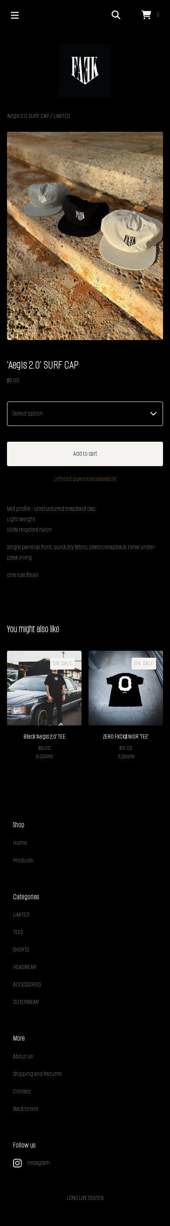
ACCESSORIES (27, 984)
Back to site (25, 1109)
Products (23, 860)
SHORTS (21, 949)
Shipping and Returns (37, 1074)
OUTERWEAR (26, 1002)
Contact (22, 1091)
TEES (18, 932)
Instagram (38, 1163)
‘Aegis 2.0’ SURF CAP (28, 116)
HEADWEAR (24, 967)
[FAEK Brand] (85, 71)
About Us (23, 1056)
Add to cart (85, 454)
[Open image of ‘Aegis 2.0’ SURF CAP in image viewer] (85, 236)
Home (20, 843)
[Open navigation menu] (15, 15)
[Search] (116, 15)
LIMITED (62, 116)
